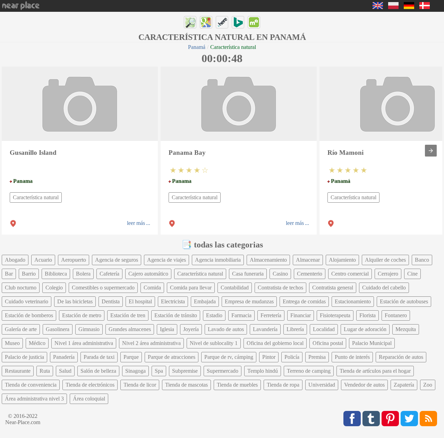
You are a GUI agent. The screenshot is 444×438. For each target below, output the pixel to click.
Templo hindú (262, 371)
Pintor (268, 357)
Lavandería (265, 329)
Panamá (196, 47)
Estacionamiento (353, 301)
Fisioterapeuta (335, 315)
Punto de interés (352, 357)
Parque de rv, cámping (228, 357)
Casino (280, 274)
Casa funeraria (248, 274)
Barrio (29, 274)
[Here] (222, 22)
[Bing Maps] (238, 22)
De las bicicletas (75, 301)
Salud (65, 371)
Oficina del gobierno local (275, 343)
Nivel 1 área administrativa (83, 343)
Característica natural (36, 197)
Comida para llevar (191, 287)
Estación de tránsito (175, 315)
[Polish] (393, 7)
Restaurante (18, 371)
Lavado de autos (226, 329)
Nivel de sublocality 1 (214, 343)
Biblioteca (56, 274)
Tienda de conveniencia (31, 385)
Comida (152, 287)
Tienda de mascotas (186, 385)
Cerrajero (388, 274)
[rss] (428, 418)
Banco (422, 260)
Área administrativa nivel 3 (34, 399)
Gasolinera (57, 329)
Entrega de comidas (304, 301)
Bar (9, 274)
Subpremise (185, 371)
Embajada (205, 301)
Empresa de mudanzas (249, 301)
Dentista (111, 301)
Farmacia (241, 315)
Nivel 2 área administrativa (151, 343)
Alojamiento (342, 260)
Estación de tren (127, 315)
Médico (37, 343)
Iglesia (167, 329)
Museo (12, 343)
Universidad (321, 385)
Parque (131, 357)
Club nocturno (20, 287)
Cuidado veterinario (26, 301)
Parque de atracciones (171, 357)
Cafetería (109, 274)
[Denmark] (424, 7)
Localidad (324, 329)
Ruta (45, 371)
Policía (291, 357)
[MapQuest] (254, 22)
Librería (295, 329)
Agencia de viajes (166, 260)
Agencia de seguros (116, 260)
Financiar (300, 315)
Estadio (214, 315)
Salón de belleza (98, 371)
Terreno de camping (309, 371)
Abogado (15, 260)
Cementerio (309, 274)
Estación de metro (81, 315)
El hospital (140, 301)
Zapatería (404, 385)
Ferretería (271, 315)
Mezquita (405, 329)
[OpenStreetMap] (190, 22)
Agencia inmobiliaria (218, 260)
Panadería (64, 357)
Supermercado (222, 371)
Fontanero (396, 315)
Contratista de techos (280, 287)
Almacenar (308, 260)
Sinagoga (135, 371)
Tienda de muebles (237, 385)
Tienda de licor (139, 385)
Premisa (317, 357)
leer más (136, 223)
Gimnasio (89, 329)
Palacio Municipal (372, 343)
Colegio (54, 287)
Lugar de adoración (365, 329)
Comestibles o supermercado (103, 287)
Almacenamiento (268, 260)
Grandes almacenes (130, 329)
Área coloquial (89, 399)
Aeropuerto (73, 260)
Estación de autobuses (404, 301)
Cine (412, 274)
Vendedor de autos (364, 385)
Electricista (173, 301)
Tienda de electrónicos (90, 385)
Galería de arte (21, 329)
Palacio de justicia (24, 357)
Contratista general (332, 287)
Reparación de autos (401, 357)
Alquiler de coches (385, 260)
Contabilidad (235, 287)
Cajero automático (148, 274)
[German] (409, 7)
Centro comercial (350, 274)
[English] (378, 7)
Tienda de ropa (283, 385)
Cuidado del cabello (384, 287)
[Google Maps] (206, 22)
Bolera (83, 274)
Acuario (43, 260)
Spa (159, 371)
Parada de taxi (99, 357)
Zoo (427, 385)
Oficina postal (328, 343)
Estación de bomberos (29, 315)
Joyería (191, 329)
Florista (367, 315)
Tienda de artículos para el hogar (375, 371)
